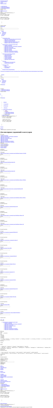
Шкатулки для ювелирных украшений (11, 329)
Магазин (1, 369)
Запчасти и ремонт (3, 380)
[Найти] (3, 30)
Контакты (2, 366)
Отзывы (1, 368)
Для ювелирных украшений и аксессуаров (9, 322)
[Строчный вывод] (1, 148)
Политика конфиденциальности (6, 406)
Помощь (1, 377)
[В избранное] (0, 156)
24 (3, 319)
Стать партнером (3, 367)
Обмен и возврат (3, 375)
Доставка (2, 374)
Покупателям (2, 372)
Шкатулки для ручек (8, 327)
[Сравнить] (0, 157)
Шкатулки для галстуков (9, 324)
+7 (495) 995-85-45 (3, 6)
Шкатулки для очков (8, 326)
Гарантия (2, 379)
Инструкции (2, 382)
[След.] (0, 318)
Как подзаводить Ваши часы (5, 381)
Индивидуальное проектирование (6, 376)
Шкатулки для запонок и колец (10, 325)
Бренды (1, 371)
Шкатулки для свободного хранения (11, 328)
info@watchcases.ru (3, 10)
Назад (6, 110)
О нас (1, 365)
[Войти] (0, 85)
